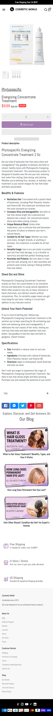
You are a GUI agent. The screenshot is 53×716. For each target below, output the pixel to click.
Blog (3, 618)
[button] (26, 132)
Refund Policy (6, 691)
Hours (4, 634)
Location (5, 630)
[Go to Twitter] (23, 406)
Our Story (5, 638)
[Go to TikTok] (30, 704)
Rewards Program (8, 684)
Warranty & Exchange (9, 657)
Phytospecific (11, 89)
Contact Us (6, 668)
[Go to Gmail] (39, 406)
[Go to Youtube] (26, 704)
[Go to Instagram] (22, 704)
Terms (4, 661)
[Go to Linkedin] (35, 704)
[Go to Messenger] (14, 406)
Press (4, 642)
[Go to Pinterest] (31, 406)
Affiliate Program (8, 622)
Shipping (5, 653)
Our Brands (6, 680)
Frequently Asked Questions (11, 665)
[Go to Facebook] (6, 406)
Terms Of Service (8, 688)
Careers (4, 626)
